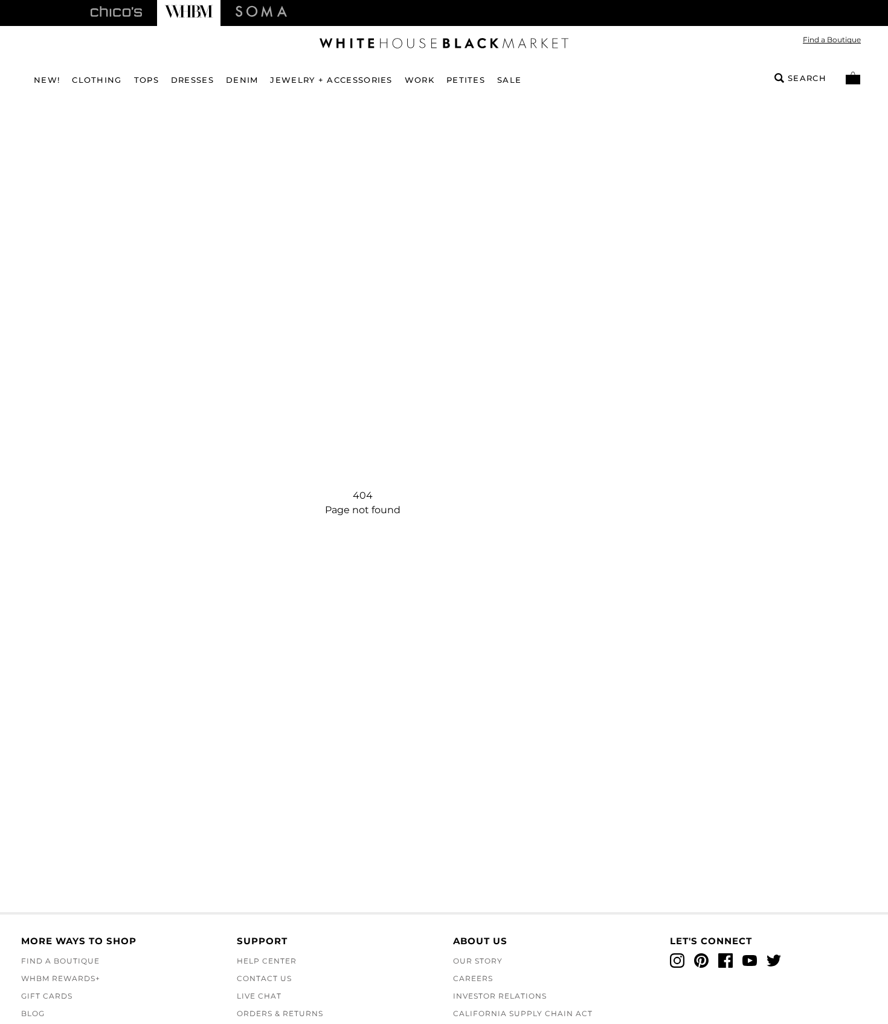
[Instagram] (677, 960)
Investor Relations (500, 995)
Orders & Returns (280, 1013)
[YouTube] (749, 960)
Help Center (267, 960)
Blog (33, 1013)
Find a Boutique (832, 39)
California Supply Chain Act (523, 1013)
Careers (473, 978)
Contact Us (264, 978)
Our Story (478, 960)
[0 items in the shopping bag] (853, 78)
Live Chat (259, 995)
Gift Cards (46, 995)
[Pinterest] (701, 960)
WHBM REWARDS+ (60, 978)
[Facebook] (725, 960)
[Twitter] (774, 960)
